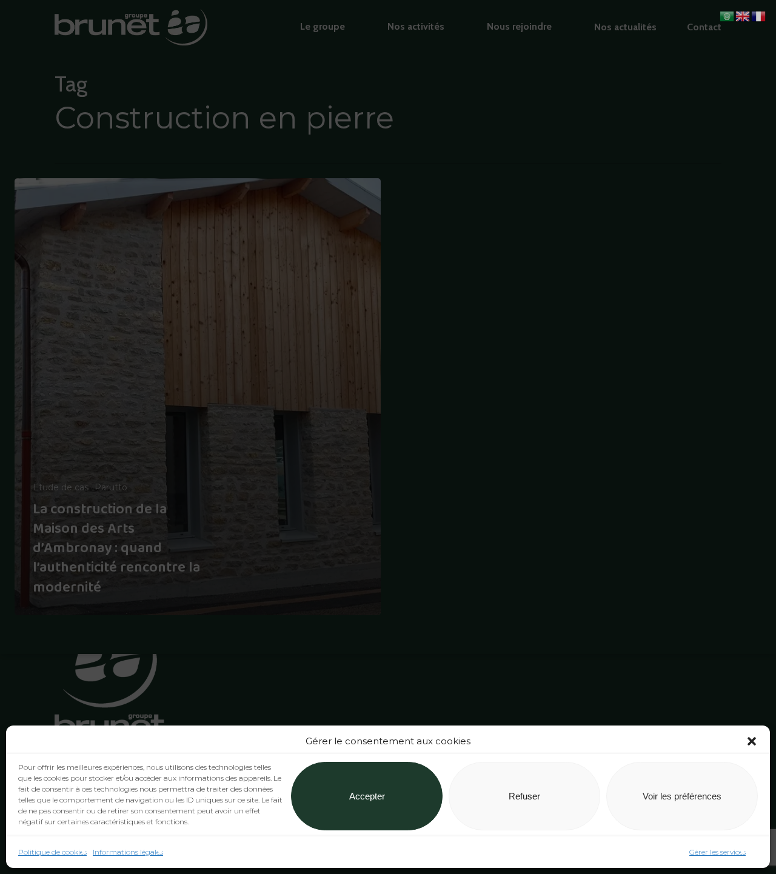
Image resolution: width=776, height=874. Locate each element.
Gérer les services (717, 851)
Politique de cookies (52, 851)
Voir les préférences (682, 796)
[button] (752, 741)
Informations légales (128, 851)
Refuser (524, 796)
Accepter (367, 796)
